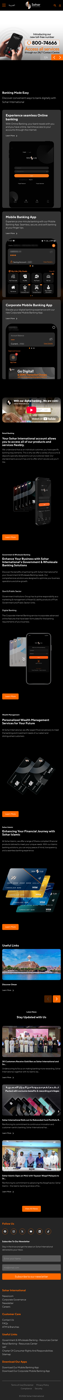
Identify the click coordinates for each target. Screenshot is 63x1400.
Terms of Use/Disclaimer (22, 1385)
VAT (4, 1347)
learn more (10, 135)
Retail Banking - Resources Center (19, 1343)
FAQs (5, 1323)
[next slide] (60, 57)
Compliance (26, 1388)
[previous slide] (54, 57)
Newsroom (7, 1296)
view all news (31, 1209)
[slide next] (57, 998)
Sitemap (6, 1354)
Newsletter (7, 1303)
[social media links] (5, 1231)
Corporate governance (14, 1299)
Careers (6, 1306)
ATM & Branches (10, 1327)
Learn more (10, 537)
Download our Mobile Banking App (20, 1367)
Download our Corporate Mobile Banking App (26, 1371)
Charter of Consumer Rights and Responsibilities (27, 1350)
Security (38, 1388)
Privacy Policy (42, 1385)
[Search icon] (55, 5)
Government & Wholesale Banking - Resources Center (30, 1340)
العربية (12, 5)
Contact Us (8, 1319)
